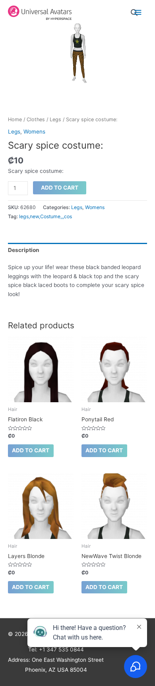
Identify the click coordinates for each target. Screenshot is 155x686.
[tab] (77, 250)
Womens (34, 131)
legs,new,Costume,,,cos (45, 216)
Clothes (36, 119)
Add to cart (59, 187)
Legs (55, 119)
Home (15, 119)
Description (23, 250)
